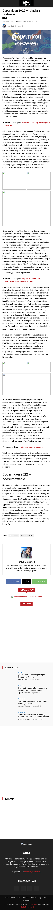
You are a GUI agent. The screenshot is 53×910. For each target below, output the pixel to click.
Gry (40, 898)
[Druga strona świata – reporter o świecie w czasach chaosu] (9, 690)
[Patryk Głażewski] (4, 26)
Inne (5, 18)
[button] (4, 3)
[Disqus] (26, 757)
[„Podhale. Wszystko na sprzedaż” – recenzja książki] (9, 703)
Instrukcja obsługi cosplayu (31, 447)
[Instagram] (23, 888)
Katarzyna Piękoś (23, 679)
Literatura (21, 672)
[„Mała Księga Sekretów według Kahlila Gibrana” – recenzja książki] (9, 716)
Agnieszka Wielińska (24, 693)
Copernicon (14, 536)
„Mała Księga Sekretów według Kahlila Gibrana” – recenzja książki (33, 715)
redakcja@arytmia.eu (32, 872)
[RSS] (36, 888)
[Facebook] (16, 888)
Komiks (33, 898)
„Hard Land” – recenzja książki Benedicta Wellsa (31, 676)
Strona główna (10, 898)
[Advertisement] (26, 636)
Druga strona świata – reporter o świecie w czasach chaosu (32, 689)
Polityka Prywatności (26, 907)
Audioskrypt (33, 904)
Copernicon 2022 (26, 536)
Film (18, 898)
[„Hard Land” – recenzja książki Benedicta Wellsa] (9, 676)
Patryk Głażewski (17, 26)
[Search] (49, 3)
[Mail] (29, 888)
